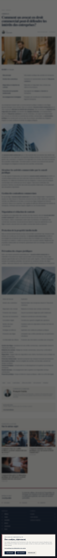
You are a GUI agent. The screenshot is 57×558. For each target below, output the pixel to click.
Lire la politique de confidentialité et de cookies (15, 548)
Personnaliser (31, 552)
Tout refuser (9, 552)
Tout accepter (20, 552)
